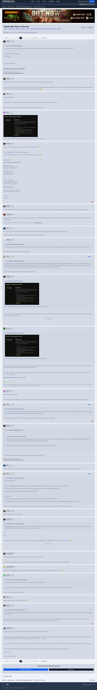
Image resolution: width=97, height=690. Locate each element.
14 (23, 37)
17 (30, 37)
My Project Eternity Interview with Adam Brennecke (14, 73)
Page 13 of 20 (43, 37)
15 (25, 37)
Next (36, 37)
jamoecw (8, 574)
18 (32, 37)
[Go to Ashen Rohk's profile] (4, 628)
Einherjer (8, 239)
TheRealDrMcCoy (10, 566)
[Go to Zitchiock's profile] (4, 511)
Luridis (7, 328)
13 (20, 37)
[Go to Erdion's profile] (4, 113)
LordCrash (8, 276)
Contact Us (11, 687)
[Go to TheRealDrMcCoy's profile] (4, 567)
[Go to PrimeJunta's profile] (4, 215)
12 (18, 37)
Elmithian (8, 143)
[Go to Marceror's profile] (4, 41)
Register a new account (26, 669)
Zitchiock (8, 510)
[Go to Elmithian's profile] (4, 144)
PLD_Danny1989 (9, 553)
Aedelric (8, 78)
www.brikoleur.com (38, 222)
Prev (6, 37)
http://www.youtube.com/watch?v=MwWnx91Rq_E (14, 68)
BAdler (7, 32)
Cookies (16, 687)
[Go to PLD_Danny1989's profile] (4, 554)
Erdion (7, 112)
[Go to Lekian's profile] (4, 94)
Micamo (8, 205)
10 (13, 37)
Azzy (7, 227)
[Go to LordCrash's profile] (4, 277)
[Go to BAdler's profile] (4, 32)
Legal (26, 687)
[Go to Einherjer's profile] (4, 240)
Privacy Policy (5, 687)
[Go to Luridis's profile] (4, 329)
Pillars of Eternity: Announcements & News (27, 32)
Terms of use (21, 687)
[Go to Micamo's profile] (4, 206)
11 (15, 37)
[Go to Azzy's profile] (4, 228)
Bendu (7, 596)
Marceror (8, 41)
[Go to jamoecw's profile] (4, 575)
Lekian (7, 93)
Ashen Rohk (8, 627)
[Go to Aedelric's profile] (4, 79)
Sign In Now (71, 669)
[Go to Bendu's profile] (4, 597)
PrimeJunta (8, 214)
